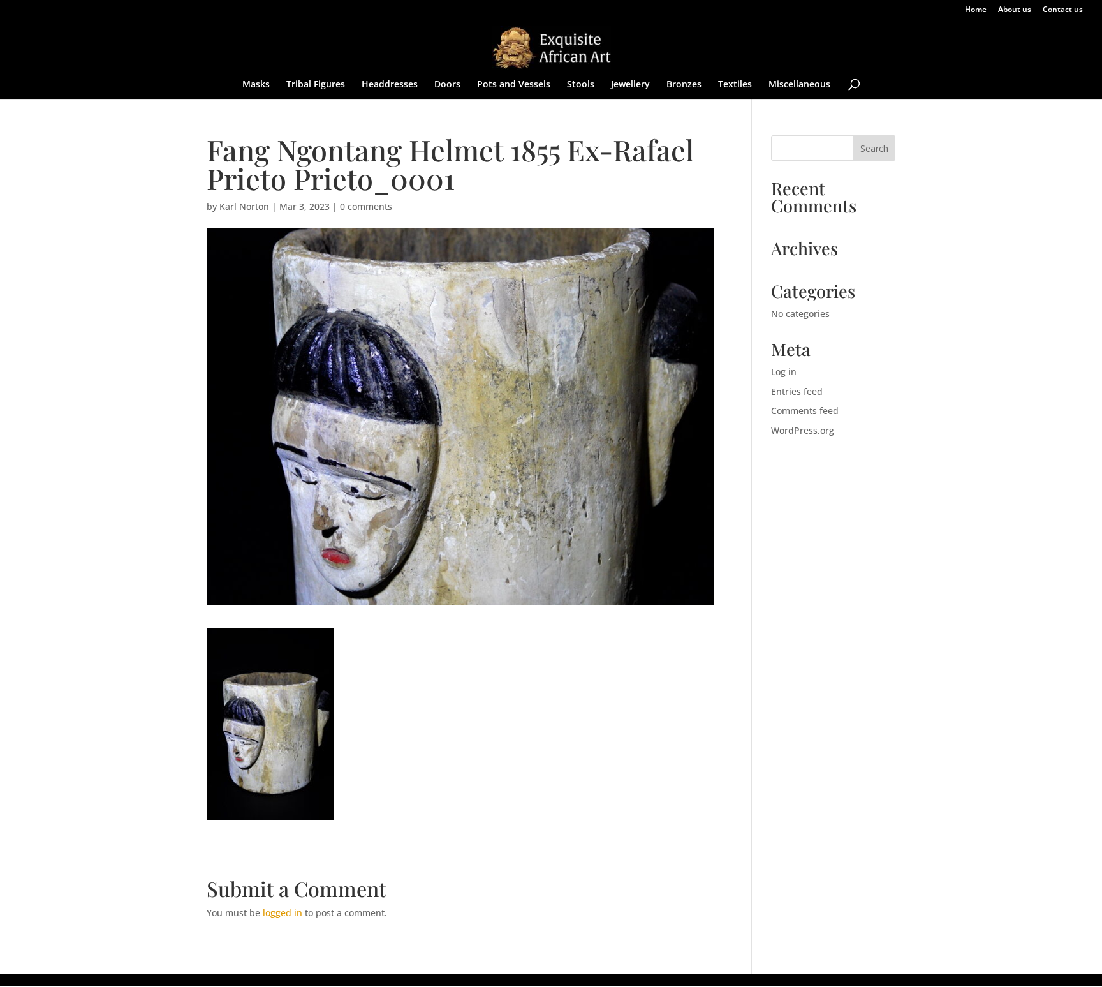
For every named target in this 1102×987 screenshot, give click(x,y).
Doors (447, 85)
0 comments (366, 206)
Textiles (735, 85)
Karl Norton (244, 206)
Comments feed (805, 410)
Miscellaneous (799, 85)
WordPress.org (802, 430)
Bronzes (684, 85)
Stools (580, 85)
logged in (282, 913)
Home (976, 10)
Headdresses (390, 85)
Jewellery (630, 85)
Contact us (1063, 10)
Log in (784, 372)
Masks (256, 85)
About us (1014, 10)
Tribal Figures (315, 85)
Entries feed (797, 391)
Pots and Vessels (513, 85)
